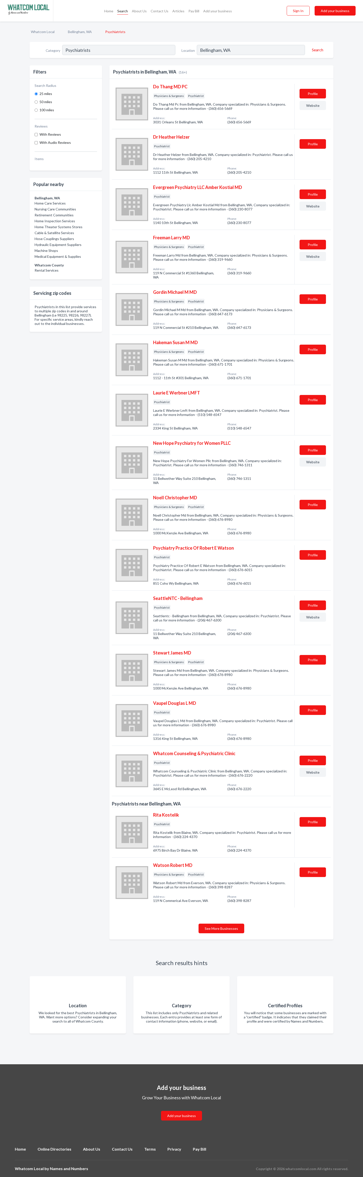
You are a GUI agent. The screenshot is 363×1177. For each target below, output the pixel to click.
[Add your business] (181, 1109)
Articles (178, 11)
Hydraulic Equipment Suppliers (58, 245)
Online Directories (54, 1149)
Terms (150, 1149)
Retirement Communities (54, 215)
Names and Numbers (69, 1168)
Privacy (174, 1149)
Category (53, 50)
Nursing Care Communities (55, 209)
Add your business (217, 11)
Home (108, 11)
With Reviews (50, 134)
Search (122, 11)
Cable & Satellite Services (54, 233)
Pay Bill (193, 11)
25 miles (46, 94)
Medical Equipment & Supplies (58, 256)
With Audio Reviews (55, 142)
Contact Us (159, 11)
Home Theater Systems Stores (58, 227)
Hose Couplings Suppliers (54, 239)
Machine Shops (46, 250)
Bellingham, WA (80, 32)
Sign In (298, 11)
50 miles (46, 102)
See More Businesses (221, 928)
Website (313, 105)
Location (188, 50)
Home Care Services (50, 203)
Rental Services (47, 270)
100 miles (47, 110)
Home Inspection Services (55, 221)
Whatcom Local (43, 32)
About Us (139, 11)
